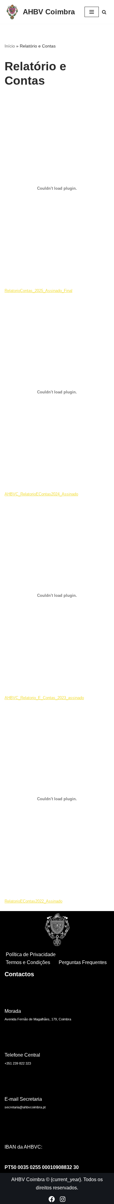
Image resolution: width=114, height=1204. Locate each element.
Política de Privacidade (31, 954)
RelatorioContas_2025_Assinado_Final (38, 290)
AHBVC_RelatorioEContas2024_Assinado (41, 494)
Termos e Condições (28, 962)
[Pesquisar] (104, 12)
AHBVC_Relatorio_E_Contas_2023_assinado (44, 697)
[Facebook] (51, 1199)
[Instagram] (62, 1199)
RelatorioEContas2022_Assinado (33, 901)
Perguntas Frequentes (83, 962)
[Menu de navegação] (92, 12)
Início (10, 46)
